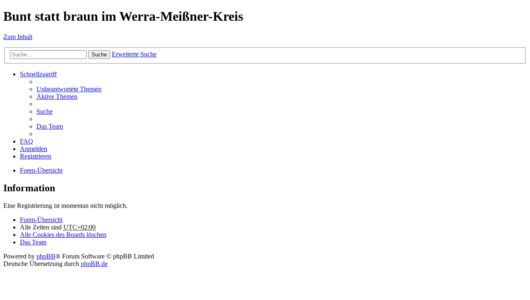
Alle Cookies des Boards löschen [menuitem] (63, 234)
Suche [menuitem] (44, 111)
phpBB (45, 256)
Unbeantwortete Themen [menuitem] (68, 89)
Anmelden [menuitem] (33, 148)
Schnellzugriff (38, 74)
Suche (99, 54)
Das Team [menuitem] (49, 126)
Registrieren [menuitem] (35, 156)
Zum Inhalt (17, 36)
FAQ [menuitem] (26, 141)
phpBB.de (94, 263)
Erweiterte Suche (134, 54)
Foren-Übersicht (41, 170)
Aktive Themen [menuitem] (56, 96)
